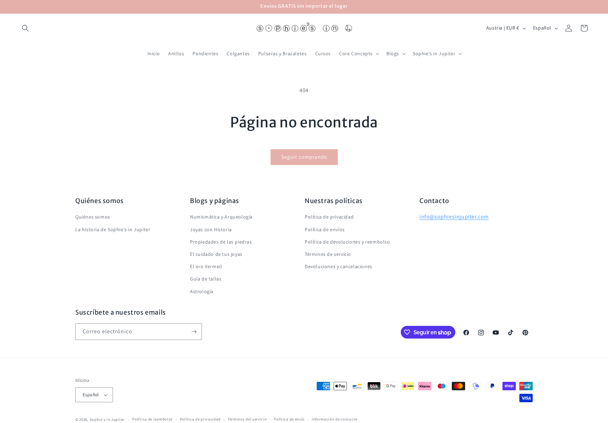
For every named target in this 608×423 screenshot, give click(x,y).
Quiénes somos (92, 217)
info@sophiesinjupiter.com (454, 216)
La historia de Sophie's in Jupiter (112, 229)
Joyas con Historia (211, 229)
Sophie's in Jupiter (107, 419)
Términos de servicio (328, 254)
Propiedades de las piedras (221, 242)
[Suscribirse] (194, 331)
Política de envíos (325, 229)
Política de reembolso (152, 419)
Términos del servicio (247, 419)
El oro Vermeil (206, 266)
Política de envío (289, 419)
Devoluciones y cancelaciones (338, 266)
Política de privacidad (329, 217)
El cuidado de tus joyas (216, 254)
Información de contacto (334, 419)
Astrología (202, 291)
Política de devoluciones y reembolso (347, 242)
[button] (25, 28)
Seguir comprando (304, 156)
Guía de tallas (205, 279)
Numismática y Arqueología (221, 217)
